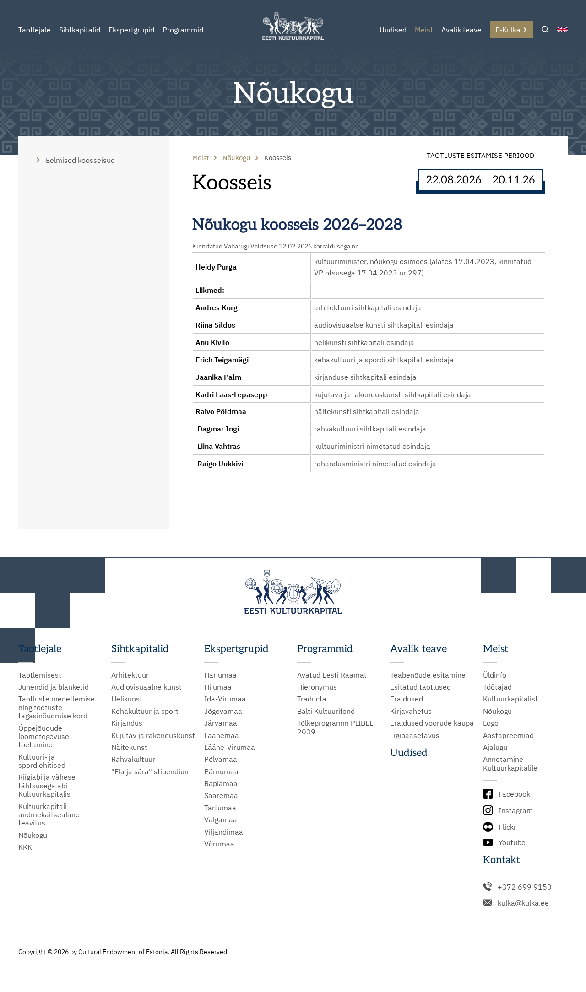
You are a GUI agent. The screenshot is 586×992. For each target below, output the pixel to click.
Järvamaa (220, 723)
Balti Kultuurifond (326, 711)
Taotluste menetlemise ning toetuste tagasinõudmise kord (56, 707)
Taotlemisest (39, 675)
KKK (25, 847)
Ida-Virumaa (225, 699)
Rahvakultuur (133, 759)
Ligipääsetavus (415, 735)
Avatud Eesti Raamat (332, 675)
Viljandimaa (223, 832)
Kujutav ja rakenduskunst (153, 735)
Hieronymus (317, 687)
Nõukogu (32, 835)
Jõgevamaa (223, 711)
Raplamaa (221, 783)
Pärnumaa (221, 771)
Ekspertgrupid (131, 30)
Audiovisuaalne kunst (146, 687)
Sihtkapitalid (79, 30)
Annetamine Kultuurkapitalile (510, 763)
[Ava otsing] (545, 30)
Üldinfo (494, 675)
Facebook (514, 793)
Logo (491, 723)
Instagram (516, 810)
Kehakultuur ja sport (145, 711)
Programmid (183, 30)
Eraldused (406, 699)
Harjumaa (220, 675)
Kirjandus (126, 723)
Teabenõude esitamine (428, 675)
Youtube (512, 842)
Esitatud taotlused (420, 687)
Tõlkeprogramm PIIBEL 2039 (335, 727)
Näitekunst (129, 747)
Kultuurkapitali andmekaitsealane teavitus (49, 814)
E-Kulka (508, 29)
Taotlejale (34, 30)
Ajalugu (495, 747)
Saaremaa (221, 795)
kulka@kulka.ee (523, 902)
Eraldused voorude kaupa (432, 723)
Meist (424, 30)
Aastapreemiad (508, 735)
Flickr (507, 826)
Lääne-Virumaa (229, 747)
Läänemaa (221, 735)
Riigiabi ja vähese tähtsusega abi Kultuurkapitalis (47, 785)
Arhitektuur (130, 675)
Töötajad (497, 687)
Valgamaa (220, 819)
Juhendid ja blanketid (53, 687)
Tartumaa (220, 807)
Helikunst (126, 699)
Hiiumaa (218, 687)
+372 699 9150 (525, 886)
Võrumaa (219, 844)
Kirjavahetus (411, 711)
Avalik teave (461, 30)
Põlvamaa (220, 759)
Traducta (311, 699)
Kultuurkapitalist (510, 699)
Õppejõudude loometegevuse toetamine (43, 736)
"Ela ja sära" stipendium (151, 771)
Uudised (393, 30)
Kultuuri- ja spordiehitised (41, 761)
